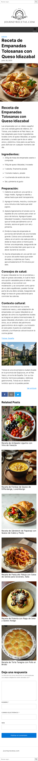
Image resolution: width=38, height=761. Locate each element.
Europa (4, 36)
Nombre (5, 702)
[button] (37, 2)
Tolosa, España (8, 338)
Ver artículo (31, 388)
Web (3, 723)
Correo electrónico (10, 712)
